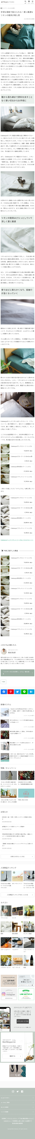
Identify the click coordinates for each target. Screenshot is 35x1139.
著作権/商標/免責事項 (17, 1123)
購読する (12, 1056)
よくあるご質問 (5, 1102)
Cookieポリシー (7, 1121)
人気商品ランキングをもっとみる (17, 895)
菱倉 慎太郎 (12, 652)
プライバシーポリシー (12, 1118)
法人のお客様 (4, 1107)
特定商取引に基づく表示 (18, 1121)
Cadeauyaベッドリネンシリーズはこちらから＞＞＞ (17, 540)
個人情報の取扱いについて (26, 1118)
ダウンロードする (22, 1021)
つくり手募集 (4, 1112)
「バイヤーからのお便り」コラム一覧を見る (16, 673)
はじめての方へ (5, 1098)
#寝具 (3, 681)
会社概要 (27, 1121)
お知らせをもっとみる (18, 856)
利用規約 (4, 1118)
